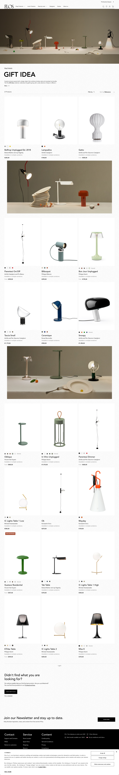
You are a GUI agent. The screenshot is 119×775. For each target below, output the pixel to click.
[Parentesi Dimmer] (97, 427)
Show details (7, 771)
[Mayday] (97, 491)
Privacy (44, 745)
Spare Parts (26, 741)
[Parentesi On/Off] (22, 242)
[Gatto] (97, 120)
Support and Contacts (10, 738)
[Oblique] (22, 427)
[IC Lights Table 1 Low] (22, 491)
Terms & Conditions (47, 741)
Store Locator (27, 738)
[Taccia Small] (22, 306)
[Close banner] (116, 751)
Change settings (102, 757)
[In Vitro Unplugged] (59, 427)
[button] (107, 2)
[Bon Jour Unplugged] (97, 242)
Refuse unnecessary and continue (102, 764)
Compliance (45, 748)
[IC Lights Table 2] (59, 620)
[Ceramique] (59, 306)
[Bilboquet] (59, 242)
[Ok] (59, 491)
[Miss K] (97, 620)
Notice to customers (10, 745)
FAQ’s (6, 741)
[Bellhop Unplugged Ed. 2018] (22, 120)
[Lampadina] (59, 120)
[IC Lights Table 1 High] (97, 555)
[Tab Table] (59, 555)
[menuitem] (20, 6)
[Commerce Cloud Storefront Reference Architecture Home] (9, 6)
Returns (25, 748)
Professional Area (30, 685)
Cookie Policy (42, 767)
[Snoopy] (97, 306)
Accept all (102, 753)
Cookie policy (46, 738)
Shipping (25, 745)
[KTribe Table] (22, 620)
